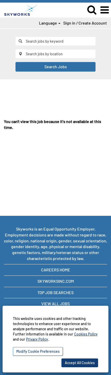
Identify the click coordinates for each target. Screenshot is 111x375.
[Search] (91, 10)
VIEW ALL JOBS (55, 303)
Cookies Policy (86, 334)
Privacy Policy (37, 339)
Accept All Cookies (80, 363)
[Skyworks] (19, 9)
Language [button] (48, 23)
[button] (104, 10)
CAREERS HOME (55, 269)
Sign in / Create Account (85, 23)
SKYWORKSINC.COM (55, 281)
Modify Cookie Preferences (38, 351)
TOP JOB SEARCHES (55, 292)
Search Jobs (55, 66)
